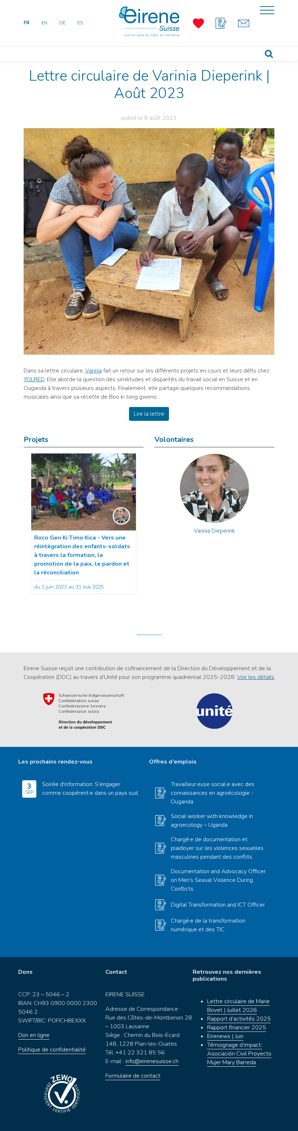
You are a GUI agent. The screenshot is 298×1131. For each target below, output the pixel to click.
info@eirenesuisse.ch (151, 1061)
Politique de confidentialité (52, 1050)
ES (80, 23)
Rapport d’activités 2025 (239, 1019)
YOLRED (34, 379)
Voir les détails (255, 677)
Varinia (93, 371)
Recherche (268, 54)
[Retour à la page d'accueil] (149, 22)
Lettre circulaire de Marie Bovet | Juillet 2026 (238, 1005)
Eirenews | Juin (225, 1036)
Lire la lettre (149, 414)
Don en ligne (33, 1035)
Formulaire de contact (132, 1076)
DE (62, 23)
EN (44, 23)
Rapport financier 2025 (236, 1028)
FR (26, 23)
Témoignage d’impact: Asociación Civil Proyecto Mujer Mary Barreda (239, 1053)
